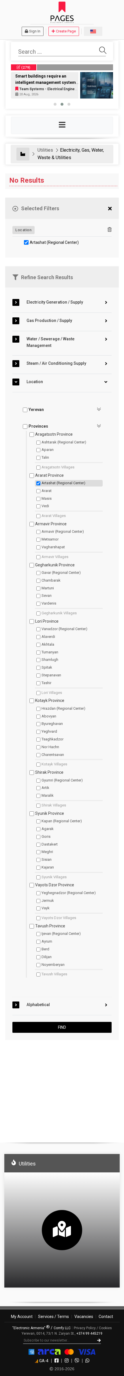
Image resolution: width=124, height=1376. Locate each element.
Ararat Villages (54, 516)
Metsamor (50, 539)
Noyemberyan (53, 964)
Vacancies (83, 1316)
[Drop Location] (110, 229)
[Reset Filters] (110, 209)
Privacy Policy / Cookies (93, 1328)
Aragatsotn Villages (58, 467)
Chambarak (51, 580)
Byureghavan (52, 723)
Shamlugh (50, 659)
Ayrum (47, 941)
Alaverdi (48, 636)
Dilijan (47, 957)
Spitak (47, 667)
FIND (62, 1027)
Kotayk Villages (54, 764)
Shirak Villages (54, 805)
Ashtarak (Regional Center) (64, 442)
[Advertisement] (62, 1089)
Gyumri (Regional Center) (62, 780)
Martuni (48, 588)
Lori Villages (52, 692)
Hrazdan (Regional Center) (63, 708)
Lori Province (47, 621)
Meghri (47, 852)
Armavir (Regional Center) (63, 531)
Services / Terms (53, 1316)
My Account (22, 1316)
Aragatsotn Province (54, 434)
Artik (45, 788)
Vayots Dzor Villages (59, 918)
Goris (46, 836)
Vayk (46, 908)
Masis (47, 498)
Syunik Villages (54, 877)
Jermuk (48, 900)
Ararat (47, 491)
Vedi (45, 506)
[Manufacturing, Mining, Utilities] (22, 154)
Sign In (34, 31)
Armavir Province (51, 524)
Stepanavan (51, 675)
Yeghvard (49, 731)
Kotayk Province (49, 700)
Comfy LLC (62, 1328)
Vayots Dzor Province (54, 885)
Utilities (45, 150)
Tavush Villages (54, 974)
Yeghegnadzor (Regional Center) (69, 893)
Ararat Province (49, 475)
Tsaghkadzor (52, 739)
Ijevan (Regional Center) (61, 933)
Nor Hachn (50, 747)
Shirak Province (49, 772)
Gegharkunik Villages (59, 613)
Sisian (47, 859)
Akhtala (48, 644)
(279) (25, 67)
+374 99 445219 (89, 1333)
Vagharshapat (53, 547)
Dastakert (50, 844)
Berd (45, 949)
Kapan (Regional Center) (62, 821)
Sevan (47, 595)
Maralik (48, 795)
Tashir (46, 683)
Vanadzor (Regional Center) (64, 629)
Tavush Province (50, 926)
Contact (106, 1316)
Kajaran (48, 867)
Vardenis (49, 603)
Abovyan (49, 716)
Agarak (48, 829)
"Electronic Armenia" (29, 1328)
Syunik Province (49, 813)
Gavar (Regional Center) (61, 572)
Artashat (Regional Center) (54, 242)
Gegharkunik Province (55, 565)
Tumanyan (50, 652)
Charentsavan (53, 754)
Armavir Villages (55, 557)
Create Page (66, 31)
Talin (45, 457)
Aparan (48, 449)
